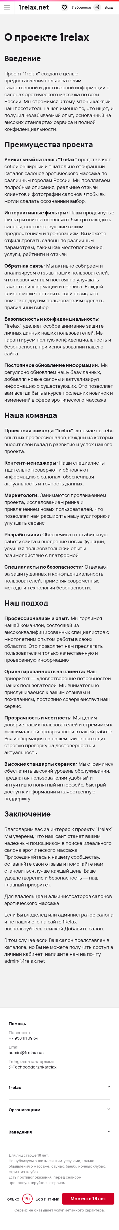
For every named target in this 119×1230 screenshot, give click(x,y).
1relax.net (34, 7)
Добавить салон (83, 928)
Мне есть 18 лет (88, 1199)
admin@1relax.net (24, 961)
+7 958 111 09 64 (23, 1038)
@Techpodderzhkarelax (33, 1067)
